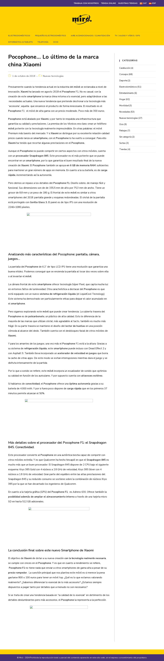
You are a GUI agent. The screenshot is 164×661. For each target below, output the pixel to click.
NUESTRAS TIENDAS (127, 3)
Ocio (121, 124)
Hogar (122, 99)
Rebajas (123, 130)
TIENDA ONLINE (108, 3)
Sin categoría (125, 136)
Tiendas (123, 149)
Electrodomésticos (128, 86)
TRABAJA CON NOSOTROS (86, 3)
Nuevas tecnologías (53, 76)
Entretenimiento (126, 93)
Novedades (124, 111)
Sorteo (122, 143)
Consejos (123, 74)
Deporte (123, 80)
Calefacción (124, 68)
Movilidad (124, 105)
